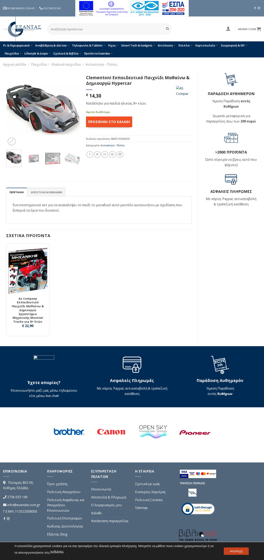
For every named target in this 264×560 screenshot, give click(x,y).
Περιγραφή (16, 192)
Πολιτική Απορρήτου (63, 492)
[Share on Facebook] (89, 154)
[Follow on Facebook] (255, 8)
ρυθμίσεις (57, 551)
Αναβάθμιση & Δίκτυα (50, 45)
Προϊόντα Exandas (97, 53)
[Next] (73, 109)
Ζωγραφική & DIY (233, 45)
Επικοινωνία (101, 489)
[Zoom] (12, 141)
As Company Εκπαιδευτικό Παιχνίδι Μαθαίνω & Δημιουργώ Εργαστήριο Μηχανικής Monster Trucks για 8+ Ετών (28, 310)
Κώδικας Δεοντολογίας (65, 526)
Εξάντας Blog (57, 534)
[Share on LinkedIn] (120, 154)
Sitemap (141, 507)
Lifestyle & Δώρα (36, 53)
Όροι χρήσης (57, 484)
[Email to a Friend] (104, 154)
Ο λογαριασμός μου (106, 505)
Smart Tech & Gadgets (136, 45)
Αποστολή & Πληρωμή (108, 497)
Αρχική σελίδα (14, 64)
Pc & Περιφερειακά (16, 45)
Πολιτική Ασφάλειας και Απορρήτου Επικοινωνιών (66, 505)
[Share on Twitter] (97, 154)
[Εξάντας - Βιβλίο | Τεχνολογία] (22, 29)
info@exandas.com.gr (23, 505)
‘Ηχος (112, 45)
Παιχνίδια (12, 53)
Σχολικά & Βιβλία (65, 53)
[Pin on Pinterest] (112, 154)
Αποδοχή (236, 551)
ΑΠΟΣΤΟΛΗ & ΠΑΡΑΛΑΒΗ (46, 192)
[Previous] (12, 109)
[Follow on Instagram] (259, 8)
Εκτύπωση (165, 45)
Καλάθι (96, 513)
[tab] (16, 192)
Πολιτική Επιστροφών (64, 518)
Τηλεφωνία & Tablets (87, 45)
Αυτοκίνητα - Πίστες (102, 64)
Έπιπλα (184, 45)
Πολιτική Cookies (149, 500)
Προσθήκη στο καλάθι (109, 122)
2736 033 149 (17, 497)
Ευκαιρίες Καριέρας (150, 492)
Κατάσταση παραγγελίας (109, 521)
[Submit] (167, 29)
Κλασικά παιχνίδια (66, 64)
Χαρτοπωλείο (205, 45)
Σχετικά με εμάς (147, 484)
